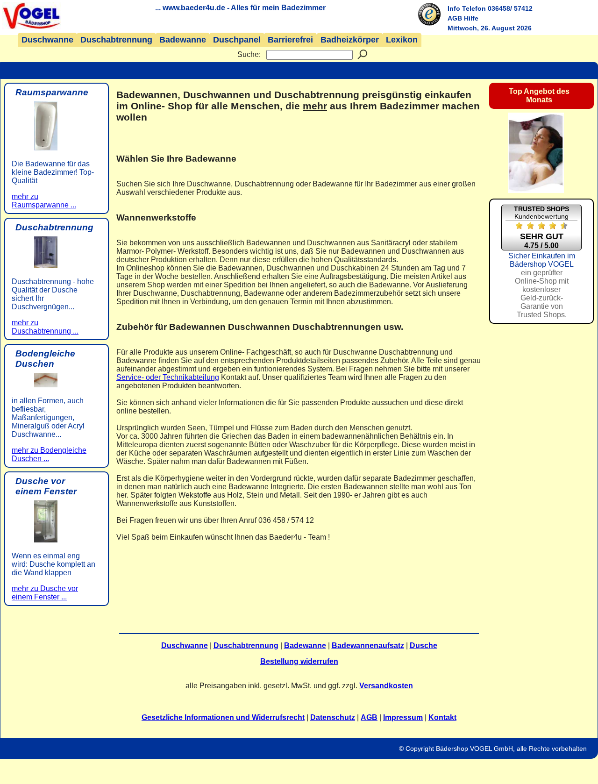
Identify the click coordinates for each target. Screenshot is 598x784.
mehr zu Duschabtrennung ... (45, 327)
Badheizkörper (349, 39)
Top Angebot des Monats (539, 95)
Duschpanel (237, 39)
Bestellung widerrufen (299, 661)
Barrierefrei (290, 39)
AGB (455, 18)
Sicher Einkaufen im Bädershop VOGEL (541, 285)
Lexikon (402, 39)
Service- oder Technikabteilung (167, 377)
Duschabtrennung (116, 39)
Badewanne (182, 39)
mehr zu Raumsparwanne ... (44, 200)
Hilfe (471, 18)
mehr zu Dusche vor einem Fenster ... (45, 592)
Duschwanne (47, 39)
